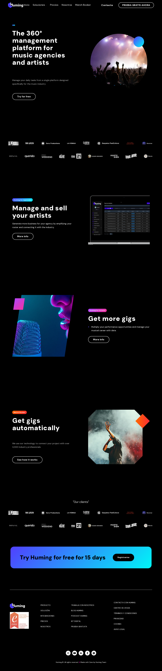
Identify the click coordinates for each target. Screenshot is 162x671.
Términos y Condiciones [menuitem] (125, 613)
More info (22, 236)
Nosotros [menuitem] (46, 626)
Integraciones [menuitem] (47, 616)
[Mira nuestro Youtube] (74, 653)
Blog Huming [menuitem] (77, 610)
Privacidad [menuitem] (119, 618)
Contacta (107, 5)
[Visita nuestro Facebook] (87, 653)
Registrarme (123, 557)
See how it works (27, 459)
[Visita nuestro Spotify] (93, 653)
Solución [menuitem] (45, 610)
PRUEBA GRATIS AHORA (136, 5)
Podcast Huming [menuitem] (79, 616)
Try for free (24, 96)
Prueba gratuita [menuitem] (79, 626)
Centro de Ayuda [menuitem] (122, 608)
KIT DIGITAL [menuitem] (76, 621)
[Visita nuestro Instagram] (68, 653)
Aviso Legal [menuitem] (119, 629)
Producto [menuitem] (46, 605)
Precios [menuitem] (44, 621)
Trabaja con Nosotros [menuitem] (82, 605)
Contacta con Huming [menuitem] (125, 602)
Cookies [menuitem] (117, 624)
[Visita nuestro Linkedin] (81, 653)
